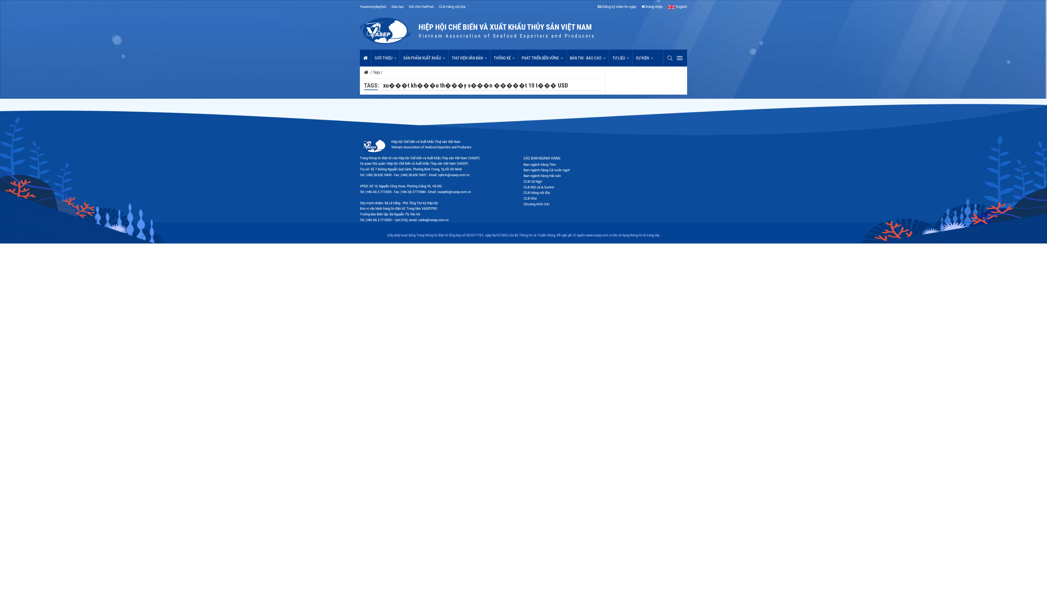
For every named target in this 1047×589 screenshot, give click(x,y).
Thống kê (502, 58)
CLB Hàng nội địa (452, 7)
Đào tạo (398, 7)
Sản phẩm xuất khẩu (422, 58)
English (681, 7)
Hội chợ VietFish (421, 7)
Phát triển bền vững (540, 58)
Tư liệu (618, 58)
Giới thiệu (383, 58)
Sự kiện (642, 58)
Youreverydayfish (373, 7)
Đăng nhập (654, 7)
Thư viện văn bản (467, 58)
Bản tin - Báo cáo (585, 58)
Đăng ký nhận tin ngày (619, 7)
